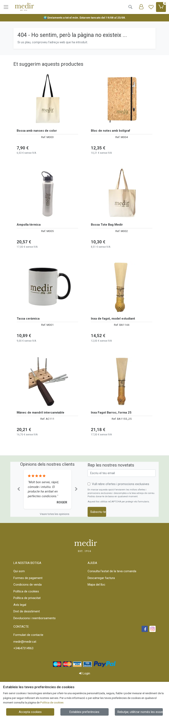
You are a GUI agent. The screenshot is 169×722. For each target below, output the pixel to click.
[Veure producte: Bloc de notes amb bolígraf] (122, 99)
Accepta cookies (30, 712)
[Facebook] (145, 629)
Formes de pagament (27, 578)
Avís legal (19, 605)
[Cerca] (130, 7)
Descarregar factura (101, 578)
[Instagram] (152, 629)
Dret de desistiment (26, 611)
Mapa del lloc (96, 584)
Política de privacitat (27, 598)
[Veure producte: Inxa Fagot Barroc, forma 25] (122, 381)
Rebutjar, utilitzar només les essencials (140, 712)
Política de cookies (26, 591)
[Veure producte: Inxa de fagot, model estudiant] (122, 287)
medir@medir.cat (24, 641)
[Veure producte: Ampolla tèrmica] (47, 193)
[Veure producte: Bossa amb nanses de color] (47, 99)
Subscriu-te (98, 512)
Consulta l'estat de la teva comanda (112, 571)
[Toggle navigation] (6, 7)
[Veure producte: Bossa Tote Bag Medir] (122, 193)
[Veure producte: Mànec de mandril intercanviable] (47, 381)
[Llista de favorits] (151, 7)
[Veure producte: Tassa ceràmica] (47, 287)
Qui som (19, 571)
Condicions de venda (27, 584)
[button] (18, 489)
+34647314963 (23, 648)
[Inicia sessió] (141, 7)
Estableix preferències (84, 712)
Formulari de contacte (28, 635)
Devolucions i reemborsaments (34, 618)
